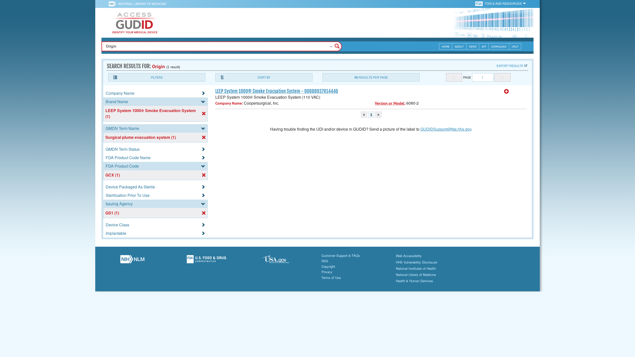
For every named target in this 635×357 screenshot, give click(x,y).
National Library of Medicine (142, 3)
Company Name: (229, 103)
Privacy (326, 271)
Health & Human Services (414, 280)
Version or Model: (390, 103)
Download (499, 46)
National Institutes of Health (416, 268)
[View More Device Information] (506, 91)
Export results (510, 65)
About (459, 46)
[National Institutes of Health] (113, 3)
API (484, 46)
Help (515, 46)
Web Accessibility (409, 255)
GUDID (135, 23)
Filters (157, 77)
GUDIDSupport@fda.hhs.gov (445, 129)
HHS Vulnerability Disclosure (416, 262)
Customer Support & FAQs (340, 255)
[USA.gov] (280, 260)
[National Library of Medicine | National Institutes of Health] (132, 260)
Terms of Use (331, 277)
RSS (324, 261)
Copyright (328, 266)
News (472, 46)
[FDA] (479, 3)
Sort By (264, 77)
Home (445, 46)
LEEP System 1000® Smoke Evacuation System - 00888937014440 (276, 91)
